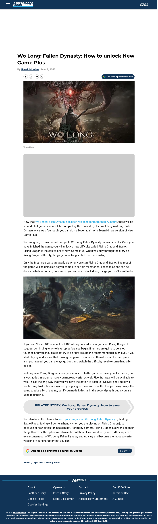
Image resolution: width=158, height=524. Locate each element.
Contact (83, 487)
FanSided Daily (37, 493)
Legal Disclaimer (63, 498)
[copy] (42, 76)
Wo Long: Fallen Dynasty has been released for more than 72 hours (76, 221)
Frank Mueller (30, 69)
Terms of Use (120, 493)
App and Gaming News (46, 462)
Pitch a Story (61, 493)
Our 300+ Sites (121, 487)
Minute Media (19, 513)
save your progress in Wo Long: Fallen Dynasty (86, 419)
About (31, 487)
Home (26, 462)
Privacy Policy (87, 493)
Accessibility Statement (93, 498)
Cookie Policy (36, 498)
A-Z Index (118, 498)
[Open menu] (8, 4)
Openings (59, 487)
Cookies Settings (38, 504)
